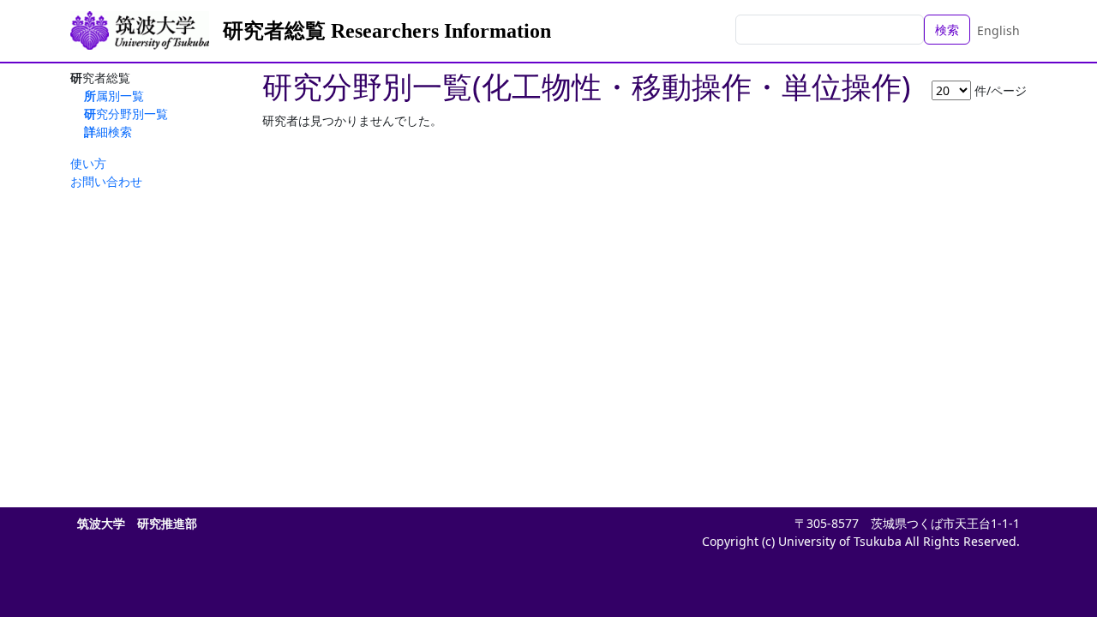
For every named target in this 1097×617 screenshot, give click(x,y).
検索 (947, 29)
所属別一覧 (114, 95)
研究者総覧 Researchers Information (387, 31)
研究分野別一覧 (126, 113)
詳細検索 (108, 131)
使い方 (88, 163)
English (998, 30)
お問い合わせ (106, 181)
